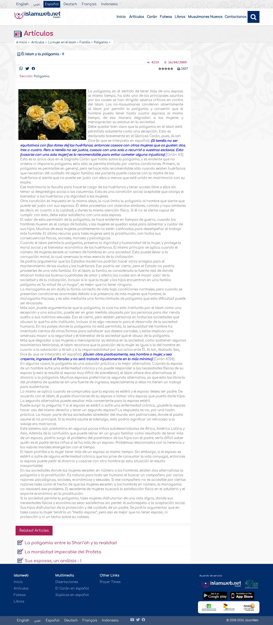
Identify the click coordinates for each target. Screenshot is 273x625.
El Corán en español (72, 588)
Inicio (121, 17)
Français (89, 4)
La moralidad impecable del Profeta (63, 552)
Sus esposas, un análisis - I (53, 561)
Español (52, 4)
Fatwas (166, 17)
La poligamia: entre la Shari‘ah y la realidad (71, 543)
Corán (152, 17)
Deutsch (70, 4)
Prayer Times (110, 582)
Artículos (136, 17)
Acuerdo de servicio (210, 575)
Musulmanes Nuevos (205, 17)
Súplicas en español (72, 595)
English (22, 4)
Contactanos (235, 17)
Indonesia (109, 4)
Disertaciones (66, 582)
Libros (180, 17)
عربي (36, 4)
